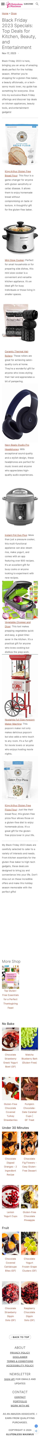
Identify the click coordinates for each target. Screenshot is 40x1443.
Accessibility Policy (20, 1365)
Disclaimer (20, 1357)
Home (5, 13)
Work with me (20, 1405)
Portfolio (20, 1401)
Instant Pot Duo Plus (16, 535)
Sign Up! (9, 1379)
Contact (20, 1397)
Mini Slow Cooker (14, 260)
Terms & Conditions (20, 1361)
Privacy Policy (20, 1352)
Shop (14, 13)
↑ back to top (20, 1337)
